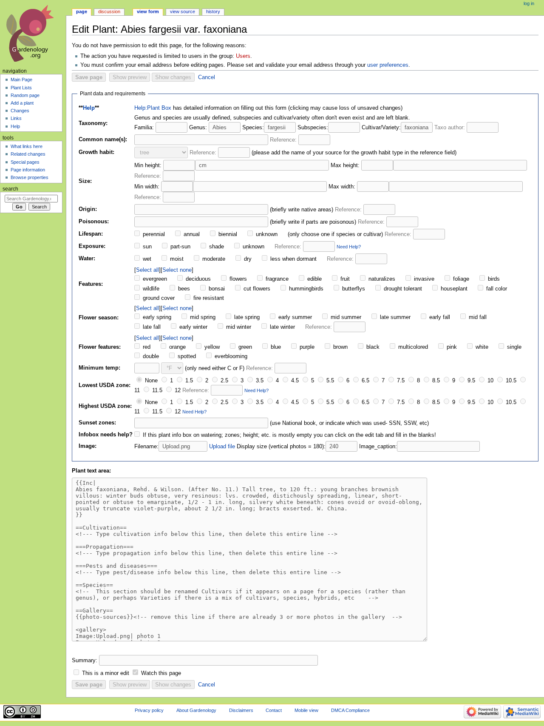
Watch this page (161, 673)
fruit (344, 279)
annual (191, 234)
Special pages (25, 162)
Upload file (222, 447)
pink (451, 347)
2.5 (223, 381)
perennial (153, 234)
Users (243, 56)
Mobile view (306, 710)
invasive (423, 279)
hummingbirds (305, 289)
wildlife (150, 289)
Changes (20, 110)
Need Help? (349, 246)
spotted (186, 356)
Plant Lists (21, 87)
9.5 (470, 381)
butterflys (352, 289)
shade (215, 247)
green (244, 347)
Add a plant (22, 102)
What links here (26, 146)
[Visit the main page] (33, 33)
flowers (237, 279)
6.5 (364, 381)
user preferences (387, 65)
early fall (439, 317)
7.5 (400, 381)
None (150, 381)
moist (176, 259)
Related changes (28, 154)
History (213, 11)
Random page (25, 95)
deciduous (197, 279)
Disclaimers (241, 710)
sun (146, 247)
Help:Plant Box (152, 108)
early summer (294, 317)
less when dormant (293, 259)
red (145, 347)
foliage (460, 279)
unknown (266, 234)
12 (177, 390)
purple (306, 347)
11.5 (156, 390)
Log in (529, 3)
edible (314, 279)
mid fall (477, 317)
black (372, 347)
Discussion (109, 11)
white (481, 347)
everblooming (230, 356)
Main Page (21, 79)
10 (489, 381)
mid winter (237, 327)
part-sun (179, 247)
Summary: (84, 660)
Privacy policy (149, 710)
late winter (281, 327)
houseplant (453, 289)
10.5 (510, 381)
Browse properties (29, 177)
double (150, 356)
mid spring (201, 317)
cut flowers (256, 289)
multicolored (412, 347)
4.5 (294, 381)
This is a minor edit (105, 673)
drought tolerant (402, 289)
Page (81, 11)
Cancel (206, 77)
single (513, 347)
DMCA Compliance (350, 710)
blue (275, 347)
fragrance (276, 279)
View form (148, 11)
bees (183, 289)
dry (247, 259)
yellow (211, 347)
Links (16, 118)
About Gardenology (196, 710)
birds (493, 279)
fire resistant (208, 298)
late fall (151, 327)
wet (146, 259)
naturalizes (381, 279)
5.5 (329, 381)
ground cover (158, 298)
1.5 (188, 381)
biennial (227, 234)
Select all (147, 270)
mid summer (345, 317)
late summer (394, 317)
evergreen (154, 279)
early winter (192, 327)
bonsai (216, 289)
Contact (274, 710)
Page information (28, 169)
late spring (246, 317)
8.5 (435, 381)
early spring (156, 317)
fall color (495, 289)
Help (89, 108)
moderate (213, 259)
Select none (177, 270)
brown (340, 347)
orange (176, 347)
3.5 (259, 381)
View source (182, 11)
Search (10, 188)
